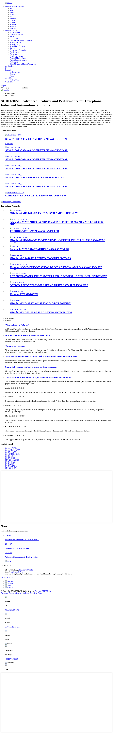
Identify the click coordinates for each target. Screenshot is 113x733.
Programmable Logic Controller (21, 40)
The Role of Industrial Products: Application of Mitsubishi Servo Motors (38, 377)
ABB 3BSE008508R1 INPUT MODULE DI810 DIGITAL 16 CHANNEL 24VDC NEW (58, 276)
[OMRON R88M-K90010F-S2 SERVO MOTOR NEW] (14, 193)
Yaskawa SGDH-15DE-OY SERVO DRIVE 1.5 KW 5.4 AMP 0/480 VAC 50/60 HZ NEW (56, 268)
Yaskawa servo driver (15, 346)
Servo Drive (14, 44)
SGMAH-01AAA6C (12, 450)
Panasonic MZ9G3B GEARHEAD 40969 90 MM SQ (39, 249)
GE (11, 16)
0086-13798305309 (26, 570)
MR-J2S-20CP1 (11, 468)
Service (12, 74)
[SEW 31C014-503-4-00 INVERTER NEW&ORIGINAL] (12, 147)
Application (9, 66)
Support (8, 70)
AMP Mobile (46, 591)
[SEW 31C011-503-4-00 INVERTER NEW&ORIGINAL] (13, 156)
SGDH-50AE (10, 462)
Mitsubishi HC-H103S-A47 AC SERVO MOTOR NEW (41, 312)
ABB (11, 10)
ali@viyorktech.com (17, 572)
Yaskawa (13, 28)
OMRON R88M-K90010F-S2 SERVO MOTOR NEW (35, 195)
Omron (12, 20)
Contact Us (9, 82)
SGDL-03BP (10, 456)
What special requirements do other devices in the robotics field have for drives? (41, 356)
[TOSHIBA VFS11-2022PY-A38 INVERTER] (19, 228)
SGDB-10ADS (10, 452)
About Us (8, 78)
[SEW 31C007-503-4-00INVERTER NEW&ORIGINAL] (13, 175)
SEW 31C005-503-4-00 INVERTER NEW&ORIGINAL (36, 186)
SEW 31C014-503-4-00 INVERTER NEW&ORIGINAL (36, 150)
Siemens (13, 26)
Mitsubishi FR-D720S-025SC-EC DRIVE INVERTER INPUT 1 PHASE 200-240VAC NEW (57, 241)
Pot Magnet (14, 62)
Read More (9, 144)
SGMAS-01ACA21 (12, 448)
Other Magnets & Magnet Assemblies (23, 64)
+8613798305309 (11, 659)
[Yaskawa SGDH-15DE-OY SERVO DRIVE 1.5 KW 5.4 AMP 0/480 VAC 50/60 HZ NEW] (18, 264)
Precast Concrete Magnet (18, 60)
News (7, 68)
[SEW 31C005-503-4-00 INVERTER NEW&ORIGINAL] (13, 184)
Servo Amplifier (15, 42)
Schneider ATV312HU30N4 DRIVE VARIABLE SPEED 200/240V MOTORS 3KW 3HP (57, 223)
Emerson (13, 12)
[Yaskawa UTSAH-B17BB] (18, 291)
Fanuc (12, 14)
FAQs (12, 76)
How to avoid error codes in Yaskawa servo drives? (28, 335)
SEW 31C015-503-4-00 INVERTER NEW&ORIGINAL (36, 139)
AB (11, 8)
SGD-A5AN (9, 464)
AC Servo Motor (16, 32)
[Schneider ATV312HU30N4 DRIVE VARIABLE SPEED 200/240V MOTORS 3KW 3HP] (18, 219)
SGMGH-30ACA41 (12, 454)
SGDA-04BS (10, 458)
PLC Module (14, 38)
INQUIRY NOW (7, 578)
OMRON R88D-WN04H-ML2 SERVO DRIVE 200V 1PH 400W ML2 (49, 285)
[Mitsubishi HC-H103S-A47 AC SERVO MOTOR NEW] (18, 309)
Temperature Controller (18, 50)
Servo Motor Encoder (17, 46)
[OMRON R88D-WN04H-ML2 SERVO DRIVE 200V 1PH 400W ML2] (19, 282)
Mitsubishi (13, 18)
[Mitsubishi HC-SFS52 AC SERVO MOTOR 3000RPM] (15, 300)
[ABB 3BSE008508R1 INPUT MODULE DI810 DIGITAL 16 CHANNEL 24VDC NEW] (17, 273)
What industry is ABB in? (17, 325)
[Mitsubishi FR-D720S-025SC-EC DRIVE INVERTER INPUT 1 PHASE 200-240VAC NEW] (20, 237)
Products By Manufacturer (14, 6)
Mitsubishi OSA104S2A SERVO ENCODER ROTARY (40, 258)
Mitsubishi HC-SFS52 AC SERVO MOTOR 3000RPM (40, 303)
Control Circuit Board (17, 34)
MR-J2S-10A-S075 (12, 460)
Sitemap (38, 591)
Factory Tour (14, 80)
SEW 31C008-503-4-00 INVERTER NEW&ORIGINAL (36, 168)
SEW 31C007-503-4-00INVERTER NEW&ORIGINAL (36, 177)
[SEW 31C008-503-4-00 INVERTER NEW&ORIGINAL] (13, 165)
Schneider (13, 24)
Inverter (12, 36)
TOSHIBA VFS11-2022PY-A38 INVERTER (34, 231)
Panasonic (13, 22)
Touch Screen (14, 52)
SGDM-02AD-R (11, 466)
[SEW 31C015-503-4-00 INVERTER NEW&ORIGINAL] (13, 135)
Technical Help (15, 72)
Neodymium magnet (17, 56)
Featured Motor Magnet (18, 58)
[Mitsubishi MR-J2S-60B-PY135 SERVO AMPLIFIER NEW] (19, 210)
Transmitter (14, 54)
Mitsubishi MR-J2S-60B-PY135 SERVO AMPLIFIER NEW (44, 213)
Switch (12, 48)
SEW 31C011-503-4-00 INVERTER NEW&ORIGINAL (36, 159)
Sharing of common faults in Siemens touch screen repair (31, 367)
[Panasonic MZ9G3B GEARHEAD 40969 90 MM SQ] (15, 246)
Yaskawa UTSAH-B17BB (24, 294)
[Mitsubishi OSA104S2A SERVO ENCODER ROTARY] (16, 255)
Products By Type (11, 30)
